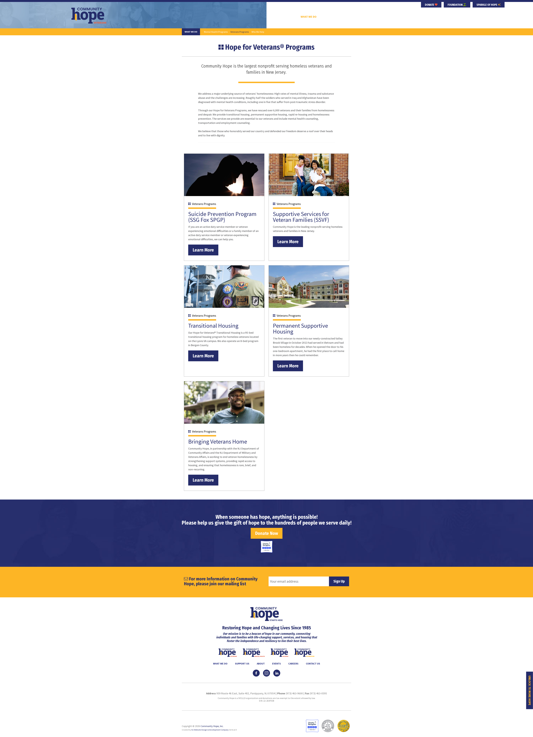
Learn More (203, 250)
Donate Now (266, 533)
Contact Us (313, 663)
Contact (396, 16)
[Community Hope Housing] (280, 652)
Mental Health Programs (216, 31)
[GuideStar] (327, 725)
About (348, 16)
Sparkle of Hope (487, 4)
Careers (378, 16)
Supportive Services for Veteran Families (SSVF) (301, 216)
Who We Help (258, 31)
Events (362, 16)
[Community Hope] (267, 613)
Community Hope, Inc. (212, 726)
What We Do (308, 16)
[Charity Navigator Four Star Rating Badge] (266, 547)
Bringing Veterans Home (217, 441)
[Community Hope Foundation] (304, 652)
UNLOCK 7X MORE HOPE (529, 690)
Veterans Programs (239, 31)
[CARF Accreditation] (343, 725)
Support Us (330, 16)
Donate (430, 4)
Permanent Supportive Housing (300, 328)
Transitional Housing (213, 325)
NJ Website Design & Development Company (210, 730)
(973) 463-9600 (294, 693)
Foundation (455, 4)
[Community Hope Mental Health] (254, 652)
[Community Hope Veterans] (89, 16)
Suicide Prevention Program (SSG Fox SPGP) (222, 216)
